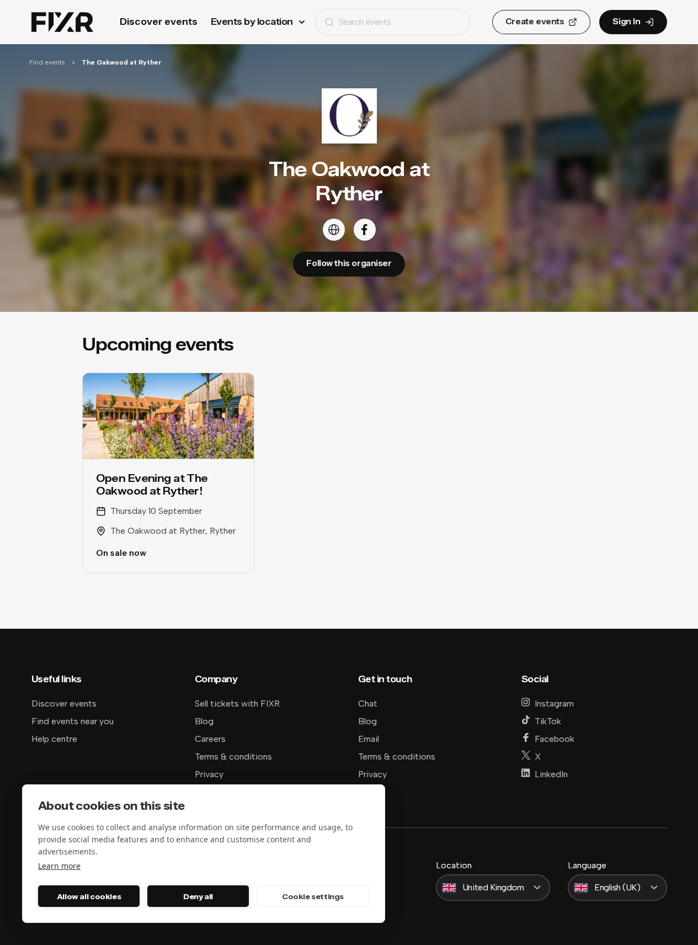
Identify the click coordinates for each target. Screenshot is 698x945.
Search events (365, 22)
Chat (367, 703)
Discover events (159, 22)
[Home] (62, 22)
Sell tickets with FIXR (237, 703)
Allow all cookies (89, 896)
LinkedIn (551, 774)
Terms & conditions (233, 756)
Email (368, 739)
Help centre (54, 739)
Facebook (554, 739)
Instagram (554, 703)
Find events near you (72, 721)
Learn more (59, 866)
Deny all (198, 896)
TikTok (548, 721)
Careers (210, 739)
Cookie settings (313, 896)
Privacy (209, 774)
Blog (204, 721)
